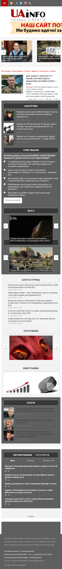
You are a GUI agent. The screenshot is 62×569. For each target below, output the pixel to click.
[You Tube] (25, 3)
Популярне (42, 455)
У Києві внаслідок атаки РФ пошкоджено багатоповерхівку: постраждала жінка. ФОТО (30, 239)
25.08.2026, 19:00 (15, 298)
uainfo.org (31, 554)
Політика (27, 538)
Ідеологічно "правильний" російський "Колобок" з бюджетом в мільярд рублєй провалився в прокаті (35, 434)
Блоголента (29, 545)
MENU (4, 3)
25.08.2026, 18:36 (15, 316)
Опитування (31, 150)
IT (36, 542)
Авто (32, 542)
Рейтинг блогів (40, 545)
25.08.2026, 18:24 (15, 323)
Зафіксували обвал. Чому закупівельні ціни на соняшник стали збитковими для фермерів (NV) (33, 294)
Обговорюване (22, 455)
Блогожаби (31, 331)
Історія (20, 542)
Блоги (31, 402)
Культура (7, 542)
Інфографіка (31, 368)
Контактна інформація (20, 561)
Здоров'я (42, 542)
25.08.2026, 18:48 (15, 308)
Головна (7, 538)
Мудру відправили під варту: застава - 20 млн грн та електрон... (15, 58)
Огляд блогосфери (16, 545)
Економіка (46, 538)
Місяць (30, 460)
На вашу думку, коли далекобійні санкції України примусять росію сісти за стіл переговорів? (29, 156)
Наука (14, 542)
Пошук (27, 71)
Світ (52, 538)
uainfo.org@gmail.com (36, 561)
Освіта (27, 542)
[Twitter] (20, 3)
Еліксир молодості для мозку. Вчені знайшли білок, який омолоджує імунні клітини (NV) (33, 286)
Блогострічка (31, 280)
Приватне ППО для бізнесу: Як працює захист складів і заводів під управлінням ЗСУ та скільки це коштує (37, 126)
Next (59, 52)
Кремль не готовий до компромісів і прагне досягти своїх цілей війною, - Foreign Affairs (36, 137)
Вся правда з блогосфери (11, 71)
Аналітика (31, 106)
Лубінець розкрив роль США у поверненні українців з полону (31, 484)
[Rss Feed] (11, 3)
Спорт (49, 542)
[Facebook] (15, 3)
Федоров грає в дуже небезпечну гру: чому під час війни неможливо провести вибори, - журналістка (37, 114)
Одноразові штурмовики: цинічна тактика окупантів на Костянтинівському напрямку (35, 410)
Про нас (7, 561)
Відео (6, 545)
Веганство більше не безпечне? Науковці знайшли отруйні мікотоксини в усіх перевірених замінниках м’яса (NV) (33, 303)
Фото (31, 211)
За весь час (48, 460)
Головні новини (17, 538)
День (13, 460)
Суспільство (36, 538)
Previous (3, 52)
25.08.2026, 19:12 (15, 290)
